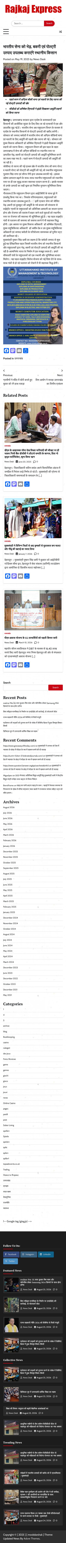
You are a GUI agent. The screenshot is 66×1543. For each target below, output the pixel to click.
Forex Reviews (9, 1059)
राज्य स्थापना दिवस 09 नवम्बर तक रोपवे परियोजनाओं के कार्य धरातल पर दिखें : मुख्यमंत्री (40, 1514)
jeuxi (5, 1092)
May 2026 (7, 824)
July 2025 (7, 879)
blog (5, 1031)
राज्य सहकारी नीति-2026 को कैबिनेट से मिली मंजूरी (22, 717)
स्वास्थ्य (6, 1208)
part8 (5, 1114)
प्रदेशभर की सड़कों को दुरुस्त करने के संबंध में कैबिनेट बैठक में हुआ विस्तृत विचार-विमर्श (41, 1342)
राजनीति (6, 1202)
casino (6, 1042)
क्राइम (5, 1186)
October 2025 (9, 862)
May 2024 (7, 951)
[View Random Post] (60, 31)
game (5, 1064)
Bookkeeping (9, 1037)
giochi (5, 1075)
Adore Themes (32, 1538)
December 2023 (10, 967)
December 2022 (10, 978)
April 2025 (7, 895)
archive (6, 1026)
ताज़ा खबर (7, 1191)
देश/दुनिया (7, 1197)
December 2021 (10, 989)
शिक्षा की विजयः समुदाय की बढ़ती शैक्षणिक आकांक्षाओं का (27, 1408)
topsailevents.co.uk (11, 1164)
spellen (6, 1131)
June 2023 (7, 973)
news (5, 1098)
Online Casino (9, 1103)
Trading (6, 1169)
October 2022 (9, 984)
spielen (6, 1142)
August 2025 (8, 873)
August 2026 (8, 807)
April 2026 (7, 829)
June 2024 (7, 945)
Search (7, 682)
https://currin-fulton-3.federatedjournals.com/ (23, 756)
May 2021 (7, 995)
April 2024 (7, 956)
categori (6, 1048)
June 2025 (7, 884)
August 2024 (8, 934)
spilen (5, 1153)
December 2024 (10, 918)
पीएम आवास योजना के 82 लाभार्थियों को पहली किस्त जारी (30, 638)
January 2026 (9, 846)
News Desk (39, 59)
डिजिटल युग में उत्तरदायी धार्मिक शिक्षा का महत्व (20, 731)
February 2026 (9, 840)
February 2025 (9, 907)
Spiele (6, 1136)
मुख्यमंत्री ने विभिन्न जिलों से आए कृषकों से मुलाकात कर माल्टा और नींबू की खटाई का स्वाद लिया (32, 547)
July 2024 (7, 940)
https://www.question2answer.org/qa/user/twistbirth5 (26, 765)
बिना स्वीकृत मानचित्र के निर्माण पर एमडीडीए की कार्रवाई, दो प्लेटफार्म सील (30, 711)
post (5, 1120)
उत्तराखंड (18, 358)
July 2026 (7, 813)
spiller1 (6, 1158)
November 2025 (10, 857)
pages (5, 1108)
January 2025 (9, 912)
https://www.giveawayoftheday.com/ (19, 746)
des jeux (6, 1053)
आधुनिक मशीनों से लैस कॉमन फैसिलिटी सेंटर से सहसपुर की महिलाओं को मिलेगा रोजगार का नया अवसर (41, 1425)
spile (5, 1147)
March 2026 (8, 835)
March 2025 (8, 901)
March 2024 (8, 962)
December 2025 (10, 851)
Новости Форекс (11, 1175)
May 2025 (7, 890)
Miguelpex (7, 775)
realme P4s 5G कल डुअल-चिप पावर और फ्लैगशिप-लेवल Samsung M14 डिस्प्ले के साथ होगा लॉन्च (40, 1282)
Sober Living (8, 1125)
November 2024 (10, 923)
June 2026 (7, 818)
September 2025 (10, 868)
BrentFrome (8, 785)
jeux (5, 1086)
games (6, 1070)
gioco (5, 1081)
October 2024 (9, 929)
